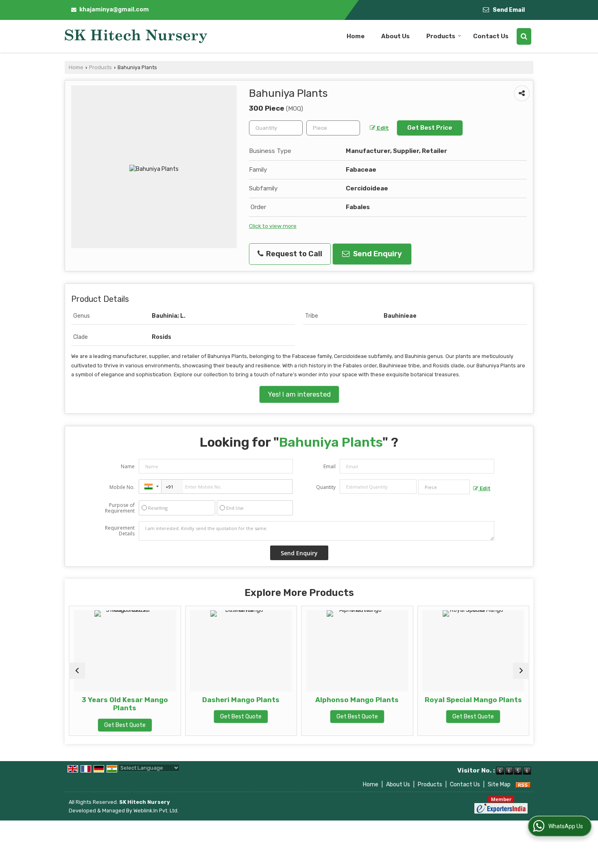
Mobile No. (122, 487)
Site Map (499, 784)
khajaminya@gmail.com (114, 9)
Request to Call (293, 253)
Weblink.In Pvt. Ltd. (156, 810)
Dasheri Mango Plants (217, 700)
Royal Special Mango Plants (449, 700)
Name (128, 466)
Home (355, 36)
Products (440, 36)
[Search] (524, 36)
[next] (521, 671)
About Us (395, 36)
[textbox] (333, 127)
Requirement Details (120, 531)
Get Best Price (429, 127)
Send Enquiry (376, 253)
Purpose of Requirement (120, 508)
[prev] (77, 671)
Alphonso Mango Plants (333, 700)
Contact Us (491, 36)
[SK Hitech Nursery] (136, 36)
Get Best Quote (101, 725)
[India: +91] (150, 486)
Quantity (326, 487)
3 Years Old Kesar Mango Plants (101, 704)
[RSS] (523, 784)
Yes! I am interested (299, 394)
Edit (382, 127)
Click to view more (273, 226)
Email (329, 466)
